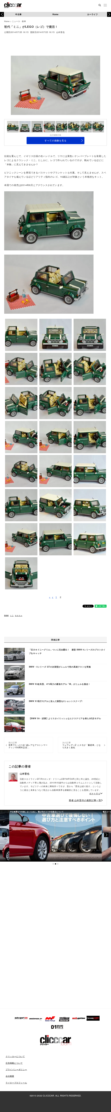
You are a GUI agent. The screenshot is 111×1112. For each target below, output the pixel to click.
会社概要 (10, 1076)
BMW (6, 615)
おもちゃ (18, 615)
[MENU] (105, 5)
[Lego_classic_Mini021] (49, 284)
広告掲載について (14, 1063)
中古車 (18, 14)
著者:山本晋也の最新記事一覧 (85, 800)
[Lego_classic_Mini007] (49, 220)
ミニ (12, 615)
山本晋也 (60, 32)
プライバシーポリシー (16, 1069)
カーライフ (92, 14)
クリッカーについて (15, 1056)
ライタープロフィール (16, 1082)
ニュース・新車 (19, 21)
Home (55, 14)
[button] (109, 14)
